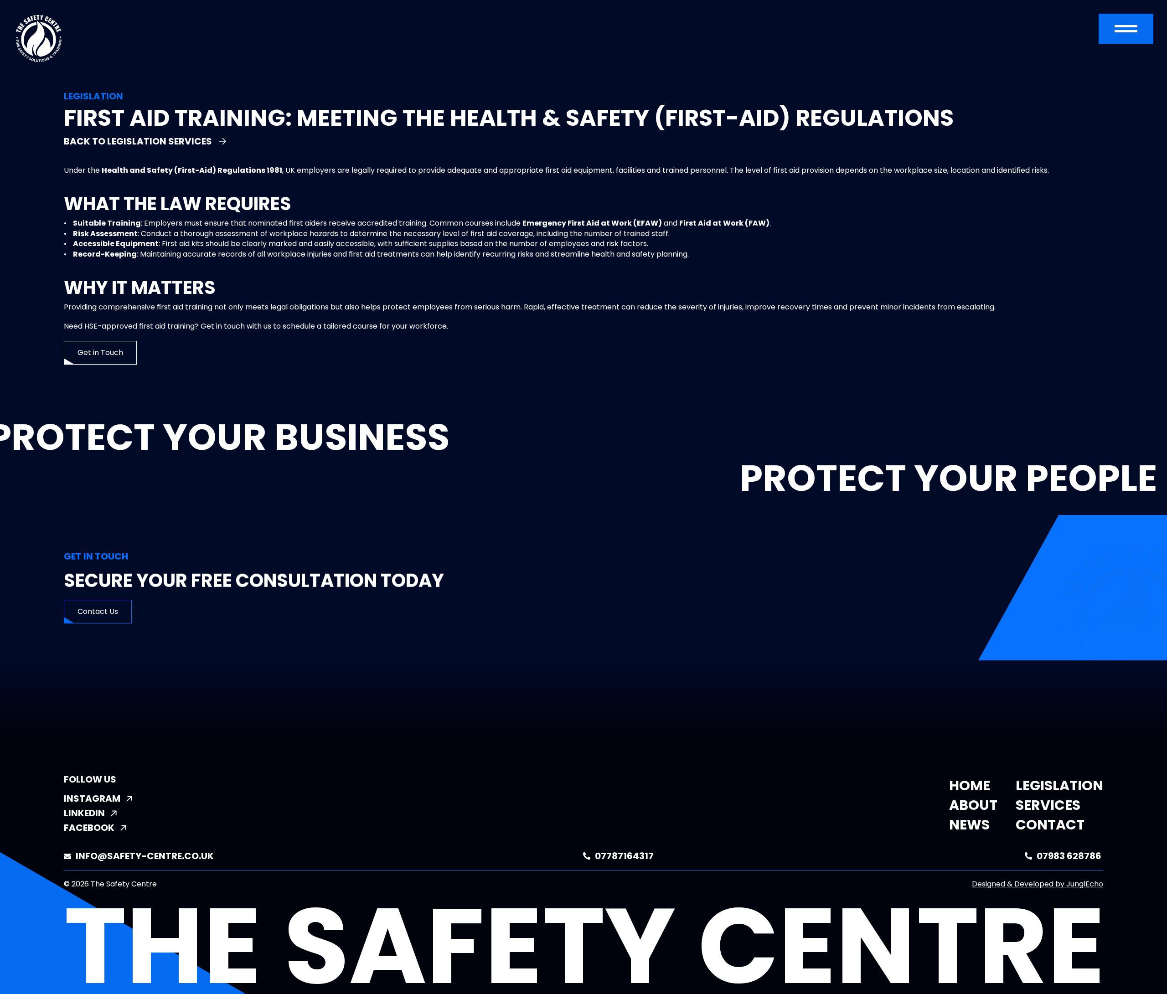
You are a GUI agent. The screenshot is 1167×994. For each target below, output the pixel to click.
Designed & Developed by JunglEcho (1037, 884)
